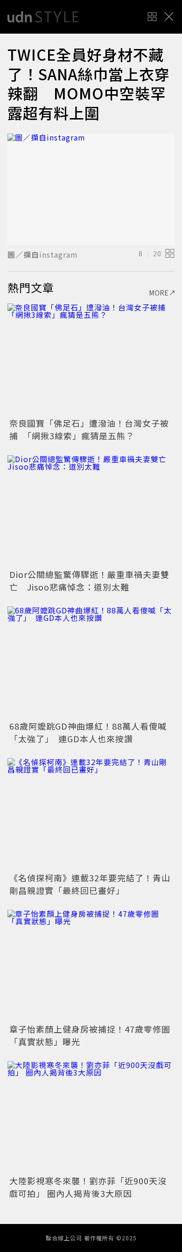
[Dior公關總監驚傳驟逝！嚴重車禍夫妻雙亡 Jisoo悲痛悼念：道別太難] (91, 511)
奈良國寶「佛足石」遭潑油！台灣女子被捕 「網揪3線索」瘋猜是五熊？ (89, 429)
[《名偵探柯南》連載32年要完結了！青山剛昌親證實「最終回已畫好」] (91, 814)
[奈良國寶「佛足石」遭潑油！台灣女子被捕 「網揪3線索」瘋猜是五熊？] (91, 359)
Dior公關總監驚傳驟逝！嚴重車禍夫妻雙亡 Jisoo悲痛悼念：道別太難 (89, 580)
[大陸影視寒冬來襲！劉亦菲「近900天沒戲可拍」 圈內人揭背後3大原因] (91, 1117)
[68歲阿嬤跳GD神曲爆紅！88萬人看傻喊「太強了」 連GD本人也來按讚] (91, 662)
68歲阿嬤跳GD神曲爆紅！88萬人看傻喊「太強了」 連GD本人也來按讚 (88, 732)
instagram (58, 254)
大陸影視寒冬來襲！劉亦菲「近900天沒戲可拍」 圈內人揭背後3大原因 (88, 1187)
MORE (159, 292)
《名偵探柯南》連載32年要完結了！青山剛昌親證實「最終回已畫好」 (89, 884)
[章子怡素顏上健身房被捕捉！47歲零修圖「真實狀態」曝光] (91, 965)
